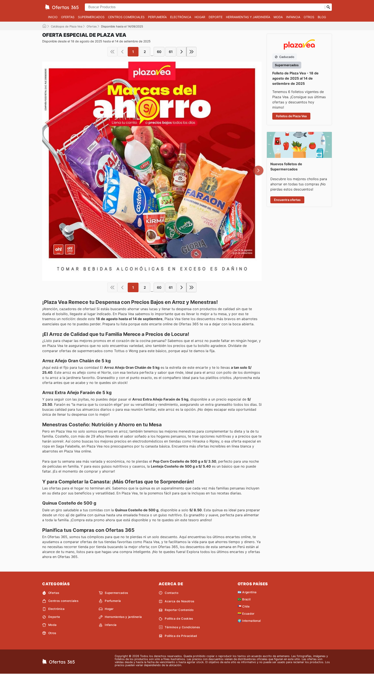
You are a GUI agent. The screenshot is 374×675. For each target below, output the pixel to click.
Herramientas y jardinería (248, 17)
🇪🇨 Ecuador (246, 613)
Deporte (215, 17)
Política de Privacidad (181, 636)
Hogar (200, 17)
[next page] (182, 51)
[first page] (112, 51)
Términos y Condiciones (182, 627)
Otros (309, 17)
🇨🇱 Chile (244, 606)
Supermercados (91, 17)
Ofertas (67, 17)
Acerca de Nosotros (179, 601)
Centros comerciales (126, 17)
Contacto (171, 593)
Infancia (293, 17)
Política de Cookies (179, 618)
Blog (322, 17)
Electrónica (180, 17)
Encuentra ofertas (287, 200)
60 (159, 52)
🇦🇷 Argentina (247, 592)
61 (171, 52)
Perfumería (157, 17)
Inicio (53, 17)
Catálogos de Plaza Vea (66, 26)
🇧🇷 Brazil (244, 599)
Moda (278, 17)
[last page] (192, 51)
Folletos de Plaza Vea (291, 116)
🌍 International (249, 620)
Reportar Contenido (179, 610)
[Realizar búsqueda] (328, 7)
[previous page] (122, 51)
